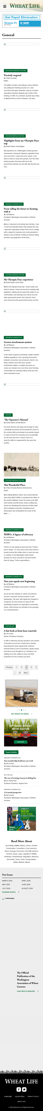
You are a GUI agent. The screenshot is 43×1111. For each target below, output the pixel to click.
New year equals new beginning (19, 581)
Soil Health (10, 859)
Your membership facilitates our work (18, 761)
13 (20, 673)
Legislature (27, 854)
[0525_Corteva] (21, 818)
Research (35, 856)
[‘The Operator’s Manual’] (21, 397)
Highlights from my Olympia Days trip (21, 142)
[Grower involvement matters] (21, 322)
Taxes (17, 859)
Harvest (9, 854)
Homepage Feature (19, 71)
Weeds (27, 862)
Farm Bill (28, 851)
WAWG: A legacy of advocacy (18, 534)
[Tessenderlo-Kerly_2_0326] (20, 732)
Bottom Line (10, 626)
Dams (7, 851)
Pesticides (7, 856)
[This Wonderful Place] (21, 464)
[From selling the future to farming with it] (21, 188)
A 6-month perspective (12, 792)
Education (9, 71)
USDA (15, 862)
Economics (20, 851)
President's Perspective (14, 204)
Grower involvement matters (18, 342)
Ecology (13, 851)
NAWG (34, 854)
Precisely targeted (12, 75)
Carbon (28, 845)
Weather (21, 862)
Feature (8, 136)
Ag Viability (10, 845)
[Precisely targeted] (21, 55)
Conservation (11, 848)
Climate (34, 845)
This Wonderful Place (14, 485)
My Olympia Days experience (18, 279)
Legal (20, 854)
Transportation (30, 859)
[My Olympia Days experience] (21, 259)
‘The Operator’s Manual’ (16, 419)
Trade (22, 859)
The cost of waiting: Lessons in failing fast (20, 778)
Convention (20, 848)
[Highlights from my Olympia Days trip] (21, 120)
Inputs (15, 854)
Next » (26, 673)
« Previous (9, 667)
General (35, 851)
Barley (22, 845)
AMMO (16, 845)
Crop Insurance (30, 848)
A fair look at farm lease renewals (20, 630)
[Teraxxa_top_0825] (21, 20)
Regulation (27, 856)
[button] (4, 6)
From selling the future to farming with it (21, 210)
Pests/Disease (17, 856)
